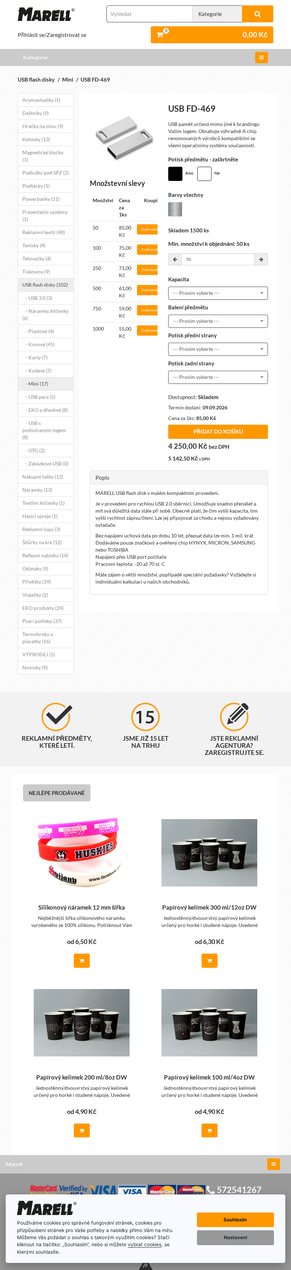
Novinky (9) (35, 667)
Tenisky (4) (33, 245)
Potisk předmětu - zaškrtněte (203, 159)
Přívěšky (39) (36, 582)
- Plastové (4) (38, 331)
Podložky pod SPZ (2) (45, 173)
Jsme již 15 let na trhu (146, 741)
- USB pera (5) (38, 397)
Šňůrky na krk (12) (42, 542)
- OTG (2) (33, 450)
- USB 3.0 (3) (37, 298)
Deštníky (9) (35, 113)
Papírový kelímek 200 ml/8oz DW (81, 1077)
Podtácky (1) (36, 186)
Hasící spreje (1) (39, 516)
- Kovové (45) (38, 344)
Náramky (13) (37, 490)
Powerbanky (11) (41, 199)
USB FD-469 (95, 79)
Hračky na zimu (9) (42, 126)
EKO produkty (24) (43, 608)
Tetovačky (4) (36, 258)
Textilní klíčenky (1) (43, 503)
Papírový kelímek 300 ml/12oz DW (209, 907)
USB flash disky (36, 79)
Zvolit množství (152, 229)
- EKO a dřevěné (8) (45, 410)
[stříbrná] (175, 209)
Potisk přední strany (192, 335)
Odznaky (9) (35, 568)
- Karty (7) (35, 357)
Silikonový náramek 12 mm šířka (81, 907)
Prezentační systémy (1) (44, 215)
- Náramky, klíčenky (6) (45, 314)
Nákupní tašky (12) (42, 477)
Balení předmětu (188, 307)
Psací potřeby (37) (42, 621)
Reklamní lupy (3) (41, 529)
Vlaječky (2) (35, 595)
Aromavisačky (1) (41, 100)
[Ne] (204, 174)
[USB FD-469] (124, 138)
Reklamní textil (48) (43, 232)
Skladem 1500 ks (188, 230)
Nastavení (235, 1237)
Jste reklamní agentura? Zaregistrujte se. (234, 745)
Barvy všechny (185, 195)
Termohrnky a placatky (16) (37, 637)
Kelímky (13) (36, 139)
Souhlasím (235, 1219)
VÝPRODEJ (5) (38, 654)
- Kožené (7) (36, 371)
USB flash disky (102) (45, 285)
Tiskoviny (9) (36, 272)
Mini (67, 79)
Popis (102, 477)
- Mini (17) (35, 384)
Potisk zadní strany (191, 363)
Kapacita (178, 279)
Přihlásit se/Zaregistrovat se (52, 34)
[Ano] (175, 174)
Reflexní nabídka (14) (45, 555)
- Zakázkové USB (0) (45, 463)
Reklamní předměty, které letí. (57, 741)
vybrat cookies (144, 1244)
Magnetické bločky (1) (43, 155)
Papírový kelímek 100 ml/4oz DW (209, 1077)
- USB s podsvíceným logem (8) (44, 430)
